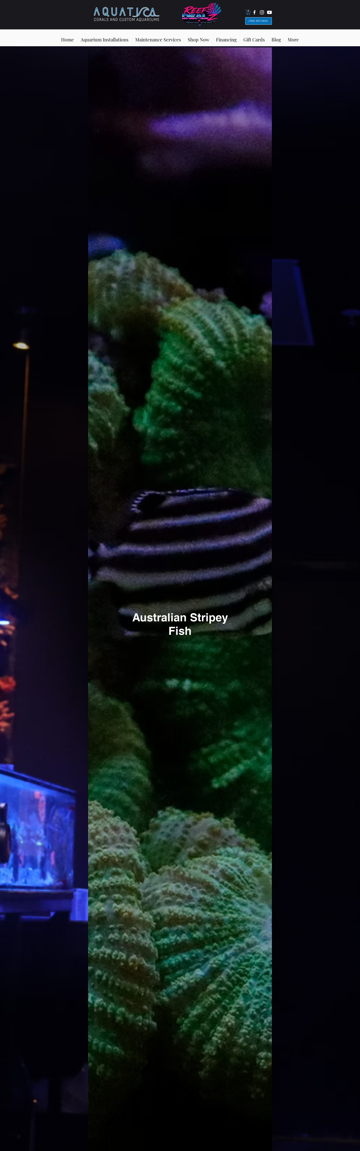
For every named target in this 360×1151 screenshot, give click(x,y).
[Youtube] (269, 12)
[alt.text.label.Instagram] (262, 12)
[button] (248, 12)
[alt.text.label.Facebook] (254, 12)
